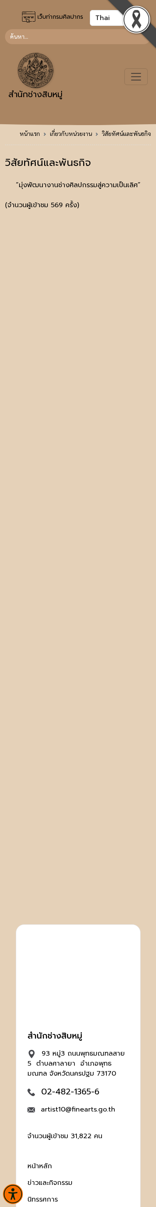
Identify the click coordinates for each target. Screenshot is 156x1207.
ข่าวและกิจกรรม (49, 1183)
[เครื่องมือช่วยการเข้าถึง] (13, 1194)
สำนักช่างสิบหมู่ (35, 94)
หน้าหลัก (39, 1166)
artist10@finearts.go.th (78, 1109)
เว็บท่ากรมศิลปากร (59, 17)
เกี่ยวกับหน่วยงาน (71, 133)
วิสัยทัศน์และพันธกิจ (126, 133)
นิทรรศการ (42, 1199)
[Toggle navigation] (136, 76)
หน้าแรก (30, 133)
